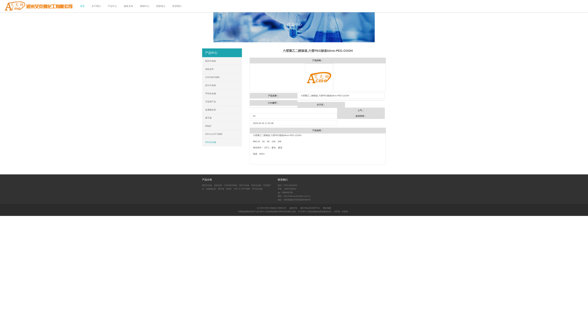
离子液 (208, 118)
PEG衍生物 (210, 142)
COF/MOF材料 (212, 77)
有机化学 (209, 69)
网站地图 (327, 208)
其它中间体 (210, 85)
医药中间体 (210, 61)
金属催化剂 (210, 109)
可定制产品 (210, 101)
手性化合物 (210, 93)
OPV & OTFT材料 (213, 134)
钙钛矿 (208, 126)
